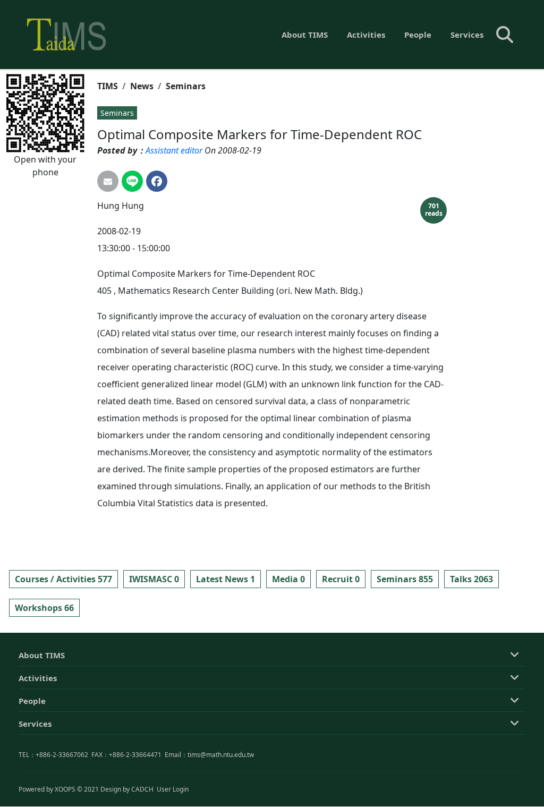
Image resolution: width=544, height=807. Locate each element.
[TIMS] (66, 34)
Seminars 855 (405, 579)
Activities (366, 34)
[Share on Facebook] (156, 181)
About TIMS (305, 34)
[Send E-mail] (107, 181)
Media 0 (288, 579)
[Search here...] (504, 34)
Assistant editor (174, 150)
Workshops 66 (44, 608)
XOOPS (65, 789)
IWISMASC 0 (154, 579)
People (417, 34)
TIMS (107, 86)
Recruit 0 (341, 579)
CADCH (142, 789)
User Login (173, 789)
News (142, 86)
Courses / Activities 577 (63, 579)
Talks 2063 (471, 579)
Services (466, 34)
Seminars (186, 86)
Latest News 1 (225, 579)
